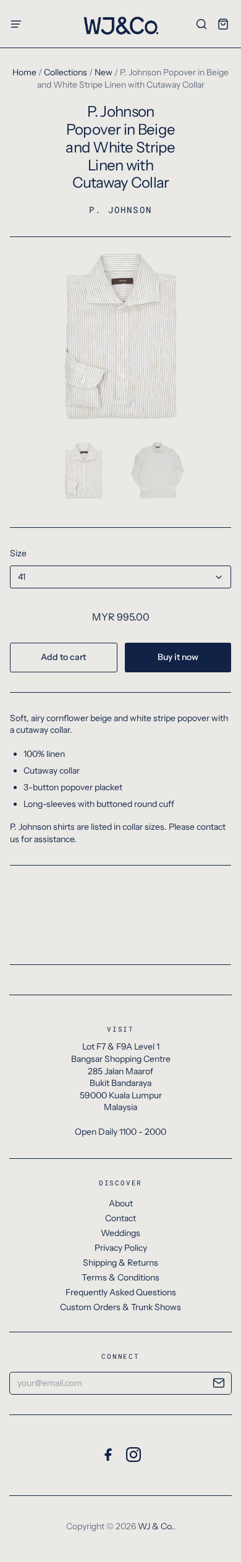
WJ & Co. (155, 1526)
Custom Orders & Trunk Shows (120, 1307)
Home (24, 72)
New (103, 72)
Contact (120, 1218)
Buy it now (178, 656)
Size (18, 553)
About (121, 1203)
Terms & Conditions (120, 1277)
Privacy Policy (121, 1247)
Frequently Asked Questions (121, 1292)
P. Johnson (120, 209)
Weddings (120, 1232)
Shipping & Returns (120, 1262)
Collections (65, 72)
